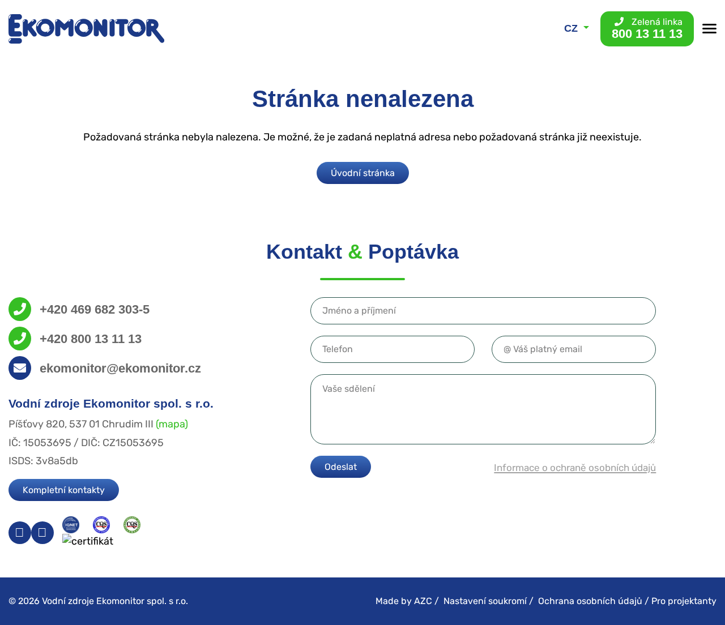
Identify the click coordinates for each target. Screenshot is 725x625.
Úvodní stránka (363, 173)
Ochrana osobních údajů (590, 601)
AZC (423, 601)
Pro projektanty (684, 601)
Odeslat (341, 466)
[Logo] (86, 29)
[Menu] (709, 28)
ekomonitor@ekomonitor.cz (120, 368)
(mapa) (172, 424)
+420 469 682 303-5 (95, 309)
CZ (572, 28)
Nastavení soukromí (485, 601)
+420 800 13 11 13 (91, 339)
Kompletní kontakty (64, 490)
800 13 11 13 (647, 28)
